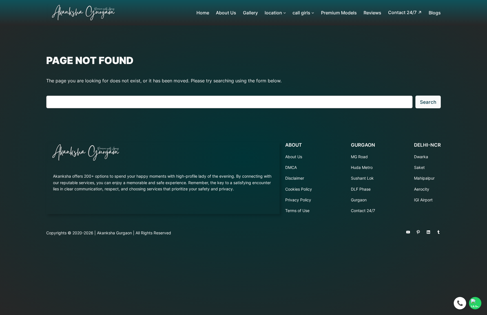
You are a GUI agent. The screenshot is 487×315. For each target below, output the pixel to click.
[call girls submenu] (312, 12)
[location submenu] (284, 12)
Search (428, 102)
